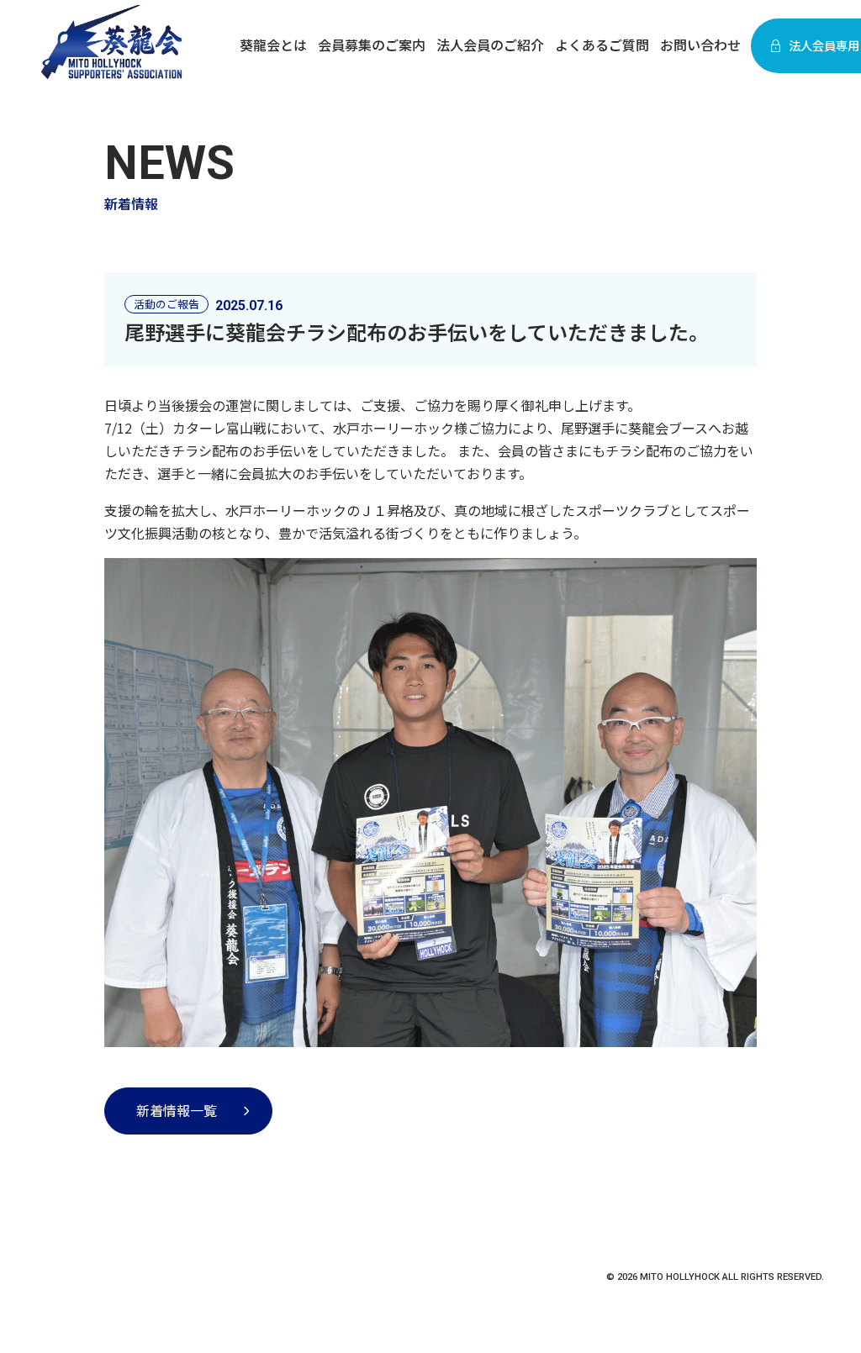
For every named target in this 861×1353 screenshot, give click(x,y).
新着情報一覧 (176, 1110)
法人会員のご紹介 (490, 44)
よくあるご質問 (602, 44)
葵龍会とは (273, 44)
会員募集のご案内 (371, 44)
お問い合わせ (700, 44)
